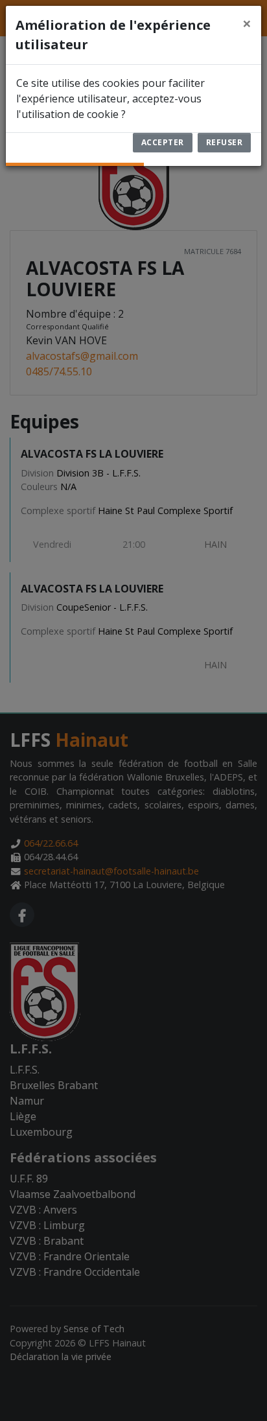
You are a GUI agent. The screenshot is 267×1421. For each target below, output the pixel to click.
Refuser (224, 142)
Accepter (162, 142)
